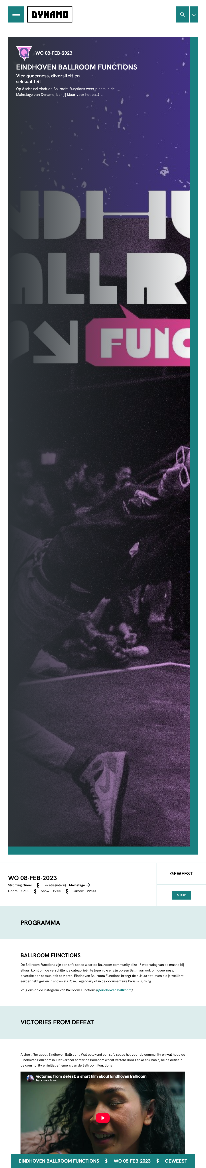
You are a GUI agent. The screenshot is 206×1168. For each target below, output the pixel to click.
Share (181, 895)
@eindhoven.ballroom (114, 990)
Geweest (176, 1161)
